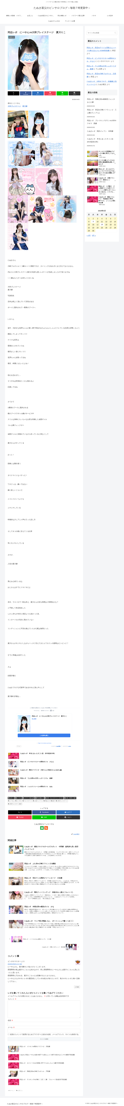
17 (97, 224)
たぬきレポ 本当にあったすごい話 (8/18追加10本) (101, 140)
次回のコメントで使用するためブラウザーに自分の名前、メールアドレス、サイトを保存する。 (45, 1034)
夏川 (53, 801)
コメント (12, 999)
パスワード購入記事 (29, 798)
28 (115, 227)
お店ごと (12, 798)
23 (93, 227)
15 (89, 224)
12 (106, 221)
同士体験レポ (40, 798)
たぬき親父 (58, 746)
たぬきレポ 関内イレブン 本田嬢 (100, 131)
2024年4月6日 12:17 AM (15, 964)
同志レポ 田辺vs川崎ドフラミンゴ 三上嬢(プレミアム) (101, 111)
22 (89, 227)
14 (115, 221)
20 (111, 224)
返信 (78, 987)
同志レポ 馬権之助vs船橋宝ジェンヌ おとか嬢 (101, 100)
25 (102, 227)
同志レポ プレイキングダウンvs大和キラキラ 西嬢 (101, 122)
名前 (10, 1020)
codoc (69, 746)
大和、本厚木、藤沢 (71, 798)
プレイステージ (28, 801)
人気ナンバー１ (38, 801)
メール (11, 1027)
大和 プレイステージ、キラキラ (55, 798)
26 (106, 227)
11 (102, 221)
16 (93, 224)
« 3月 (89, 235)
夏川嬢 (24, 106)
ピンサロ (19, 801)
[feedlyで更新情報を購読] (42, 828)
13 (111, 221)
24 (97, 227)
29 (89, 230)
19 (106, 224)
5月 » (94, 235)
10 (97, 221)
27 (111, 227)
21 (115, 224)
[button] (74, 93)
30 (93, 230)
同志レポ (47, 801)
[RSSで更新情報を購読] (46, 828)
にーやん (19, 798)
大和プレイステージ (62, 801)
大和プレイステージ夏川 (16, 804)
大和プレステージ (14, 106)
